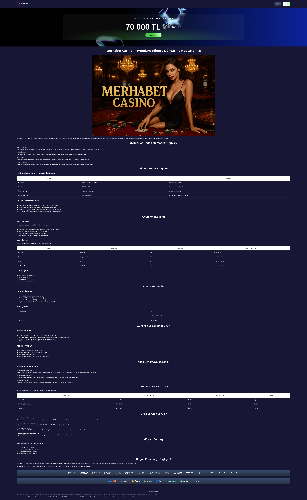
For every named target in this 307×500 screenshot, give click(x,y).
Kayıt (286, 4)
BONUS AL (153, 35)
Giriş (278, 4)
